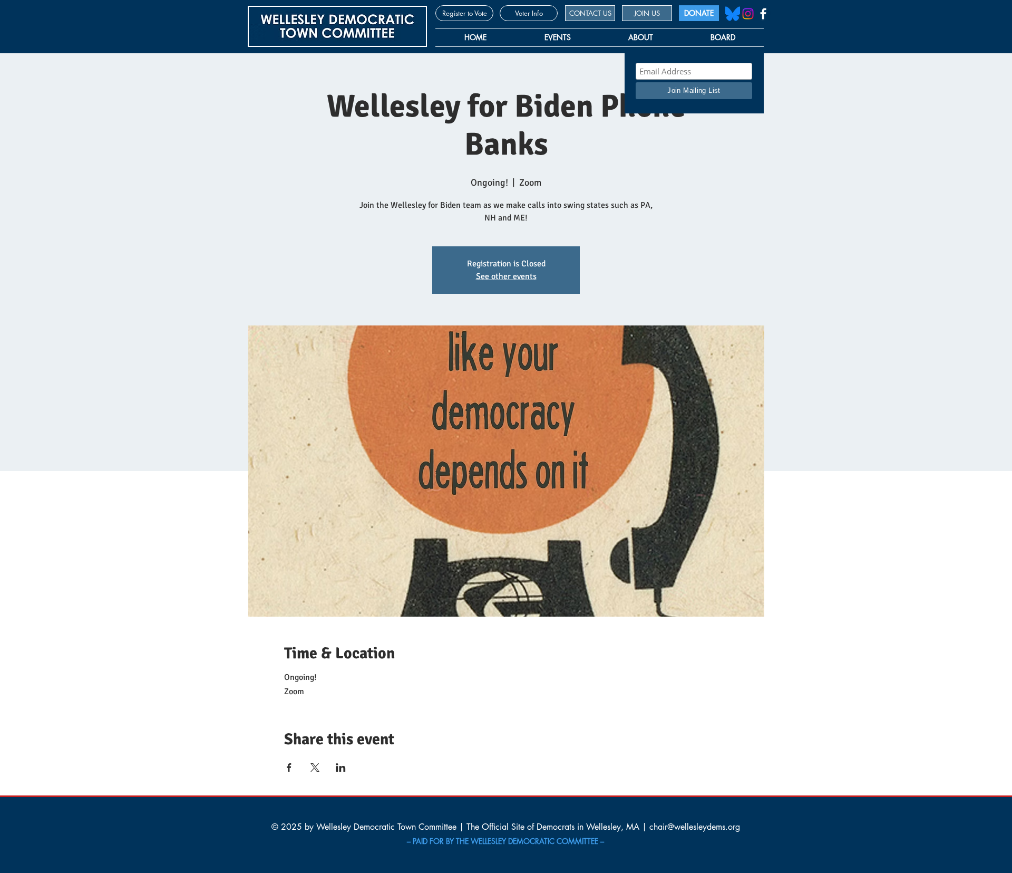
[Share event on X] (315, 767)
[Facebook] (763, 13)
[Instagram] (748, 13)
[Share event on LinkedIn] (341, 767)
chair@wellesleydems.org (694, 826)
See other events (506, 276)
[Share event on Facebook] (289, 767)
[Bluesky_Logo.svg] (732, 13)
